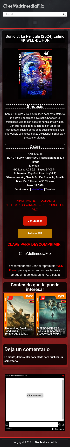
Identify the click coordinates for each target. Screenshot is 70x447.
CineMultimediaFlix (23, 6)
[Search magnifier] (64, 14)
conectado (37, 357)
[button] (35, 22)
